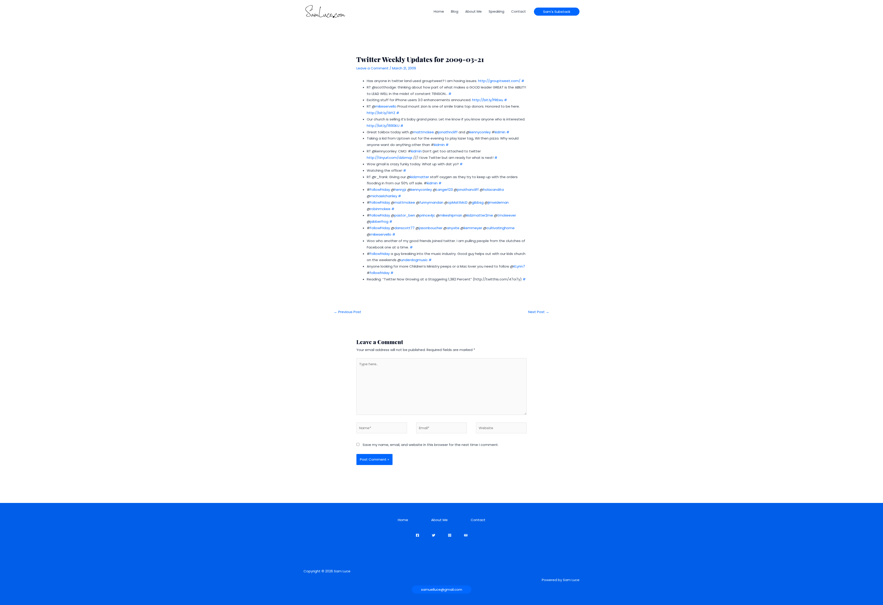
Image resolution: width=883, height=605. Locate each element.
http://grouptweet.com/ (499, 80)
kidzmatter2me (480, 215)
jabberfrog (379, 221)
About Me (473, 11)
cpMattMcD (457, 202)
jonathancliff (468, 189)
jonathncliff (448, 132)
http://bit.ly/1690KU (383, 125)
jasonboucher (430, 227)
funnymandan (431, 202)
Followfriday (380, 253)
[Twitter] (433, 535)
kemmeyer (473, 227)
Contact (518, 11)
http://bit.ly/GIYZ (381, 112)
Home (439, 11)
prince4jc (427, 215)
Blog (454, 11)
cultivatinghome (501, 227)
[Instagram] (449, 535)
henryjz (400, 189)
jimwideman (498, 202)
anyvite (453, 227)
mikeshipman (450, 215)
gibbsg (478, 202)
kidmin (500, 132)
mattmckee (423, 132)
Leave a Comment (372, 68)
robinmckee (380, 208)
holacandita (493, 189)
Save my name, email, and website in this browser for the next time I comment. (431, 444)
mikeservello (385, 106)
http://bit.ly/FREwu (487, 99)
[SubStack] (466, 535)
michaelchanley (383, 196)
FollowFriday (380, 189)
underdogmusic (414, 259)
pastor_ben (404, 215)
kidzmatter (419, 176)
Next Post (538, 311)
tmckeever (506, 215)
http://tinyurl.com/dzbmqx (389, 157)
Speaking (496, 11)
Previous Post (347, 311)
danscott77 (404, 227)
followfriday (380, 272)
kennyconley (480, 132)
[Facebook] (417, 535)
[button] (556, 12)
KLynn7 (519, 266)
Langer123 (444, 189)
